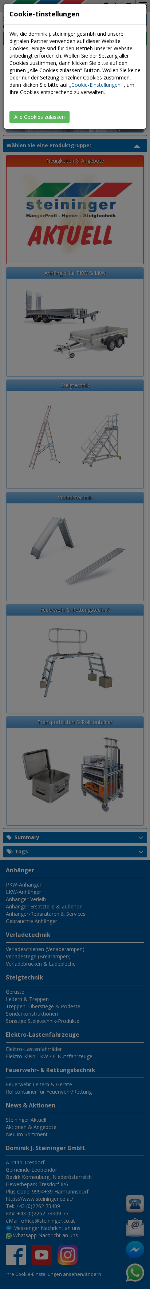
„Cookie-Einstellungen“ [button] (95, 84)
